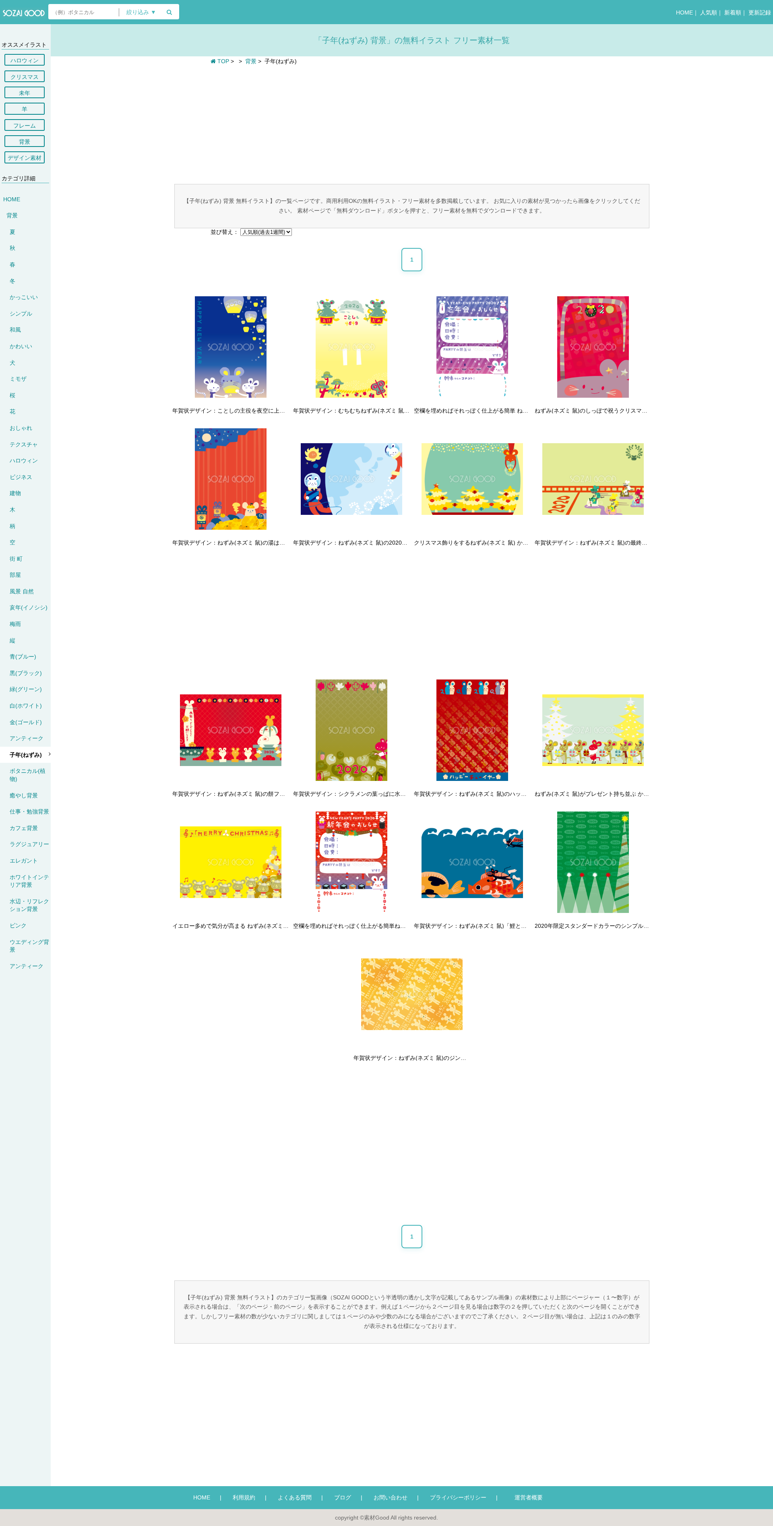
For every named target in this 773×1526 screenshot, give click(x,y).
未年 (24, 93)
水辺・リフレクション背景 (29, 905)
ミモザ (18, 379)
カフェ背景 (24, 828)
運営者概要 (526, 1497)
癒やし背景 (24, 795)
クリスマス (24, 77)
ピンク (18, 925)
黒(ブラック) (26, 673)
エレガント (24, 860)
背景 (24, 141)
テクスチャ (24, 444)
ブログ (342, 1497)
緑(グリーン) (26, 689)
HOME (684, 12)
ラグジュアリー (29, 844)
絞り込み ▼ (141, 12)
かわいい (21, 346)
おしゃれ (21, 428)
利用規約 (244, 1497)
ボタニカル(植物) (27, 775)
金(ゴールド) (26, 722)
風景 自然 (22, 591)
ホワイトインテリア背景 (29, 881)
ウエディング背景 (29, 946)
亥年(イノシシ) (29, 607)
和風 (15, 329)
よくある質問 (295, 1497)
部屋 (15, 575)
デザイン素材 (24, 158)
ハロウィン (24, 60)
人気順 (708, 12)
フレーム (24, 125)
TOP (222, 61)
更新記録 (759, 12)
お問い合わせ (390, 1497)
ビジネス (21, 477)
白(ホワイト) (26, 705)
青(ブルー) (23, 656)
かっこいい (24, 297)
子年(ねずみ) (26, 755)
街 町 (16, 558)
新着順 (732, 12)
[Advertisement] (412, 123)
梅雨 (15, 624)
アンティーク (26, 738)
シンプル (21, 313)
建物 (15, 493)
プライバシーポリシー (458, 1497)
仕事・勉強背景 (29, 811)
